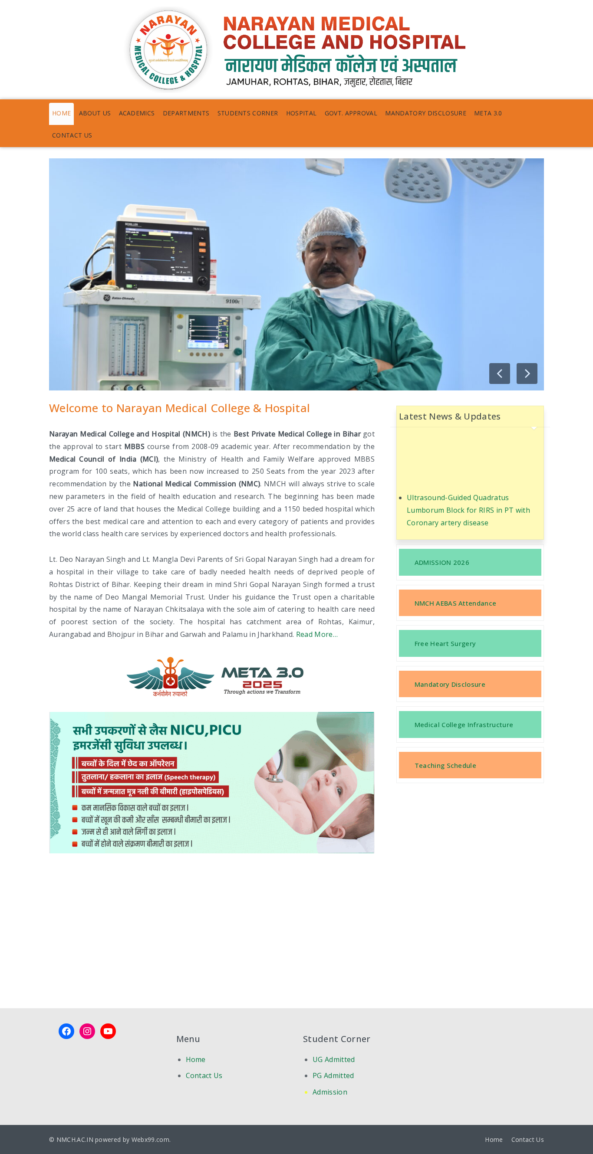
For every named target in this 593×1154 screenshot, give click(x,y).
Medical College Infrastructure (464, 724)
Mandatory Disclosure (425, 113)
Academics (137, 113)
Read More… (317, 634)
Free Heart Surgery (445, 643)
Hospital (301, 113)
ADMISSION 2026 (442, 562)
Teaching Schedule (445, 765)
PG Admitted (333, 1075)
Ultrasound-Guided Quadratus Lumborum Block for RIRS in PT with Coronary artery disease (468, 494)
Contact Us (72, 135)
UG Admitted (334, 1059)
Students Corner (247, 113)
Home (61, 113)
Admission (330, 1092)
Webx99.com (150, 1139)
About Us (95, 113)
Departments (186, 113)
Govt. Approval (351, 113)
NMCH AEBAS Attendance (456, 603)
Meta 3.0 (488, 113)
